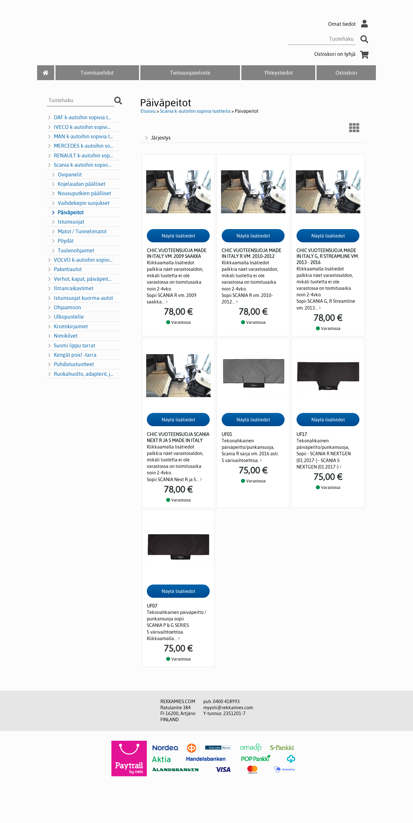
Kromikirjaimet (71, 326)
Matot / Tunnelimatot (82, 231)
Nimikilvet (65, 336)
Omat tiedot (342, 24)
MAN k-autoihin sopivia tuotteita (83, 136)
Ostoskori (346, 73)
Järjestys (161, 138)
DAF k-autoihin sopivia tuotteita (83, 117)
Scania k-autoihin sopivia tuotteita (83, 165)
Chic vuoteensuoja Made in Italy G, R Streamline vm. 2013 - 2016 (328, 256)
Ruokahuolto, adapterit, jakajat (83, 374)
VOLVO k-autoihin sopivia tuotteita (83, 260)
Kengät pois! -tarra (75, 355)
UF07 (152, 605)
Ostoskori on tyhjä (335, 54)
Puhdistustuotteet (74, 364)
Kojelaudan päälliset (81, 184)
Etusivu (148, 111)
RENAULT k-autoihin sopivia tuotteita (83, 155)
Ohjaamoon (67, 307)
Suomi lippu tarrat (74, 345)
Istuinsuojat (71, 222)
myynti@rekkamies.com (228, 707)
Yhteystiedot (278, 73)
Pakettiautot (68, 269)
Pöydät (66, 241)
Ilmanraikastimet (73, 288)
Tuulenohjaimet (76, 250)
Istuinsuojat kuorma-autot (83, 298)
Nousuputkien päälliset (84, 193)
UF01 (227, 434)
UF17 (302, 434)
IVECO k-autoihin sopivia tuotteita (83, 127)
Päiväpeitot (71, 212)
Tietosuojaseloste (190, 73)
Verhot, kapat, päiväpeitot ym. (83, 279)
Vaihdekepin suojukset (83, 203)
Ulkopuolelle (69, 317)
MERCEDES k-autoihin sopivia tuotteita (83, 146)
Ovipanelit (70, 174)
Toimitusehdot (97, 73)
